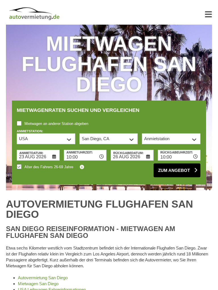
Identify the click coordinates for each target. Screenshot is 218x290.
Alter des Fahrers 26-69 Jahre (48, 167)
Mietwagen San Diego (38, 283)
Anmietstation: (30, 131)
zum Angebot (174, 170)
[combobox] (85, 155)
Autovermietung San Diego (43, 277)
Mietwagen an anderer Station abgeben (56, 123)
